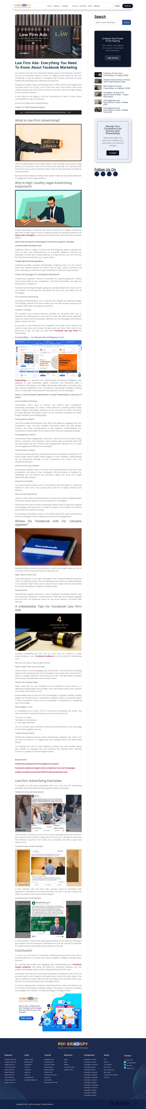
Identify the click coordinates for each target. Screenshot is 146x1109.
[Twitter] (96, 174)
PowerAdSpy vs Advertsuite (91, 1085)
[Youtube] (103, 174)
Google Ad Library (68, 1069)
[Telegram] (115, 174)
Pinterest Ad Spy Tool (10, 1080)
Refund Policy (107, 1072)
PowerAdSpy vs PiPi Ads (90, 1095)
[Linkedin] (109, 174)
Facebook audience (44, 656)
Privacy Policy (107, 1067)
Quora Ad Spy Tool (9, 1077)
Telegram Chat (130, 1068)
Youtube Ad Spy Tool (10, 1067)
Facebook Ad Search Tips (50, 1082)
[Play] (18, 112)
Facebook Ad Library (69, 1067)
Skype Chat (129, 1065)
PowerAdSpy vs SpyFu (90, 1067)
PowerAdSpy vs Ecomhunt (91, 1064)
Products (65, 6)
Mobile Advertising (49, 1069)
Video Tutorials (48, 1080)
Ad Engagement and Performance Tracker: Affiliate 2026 (115, 102)
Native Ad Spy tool (9, 1069)
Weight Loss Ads (28, 1059)
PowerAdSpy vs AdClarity (90, 1080)
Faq (105, 1059)
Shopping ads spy (48, 1067)
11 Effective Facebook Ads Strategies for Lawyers (37, 764)
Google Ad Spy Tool (9, 1064)
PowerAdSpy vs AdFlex (90, 1059)
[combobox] (108, 22)
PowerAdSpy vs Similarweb (91, 1077)
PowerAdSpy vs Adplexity (90, 1074)
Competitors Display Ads (30, 1080)
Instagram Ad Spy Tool (10, 1062)
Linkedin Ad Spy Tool (10, 1082)
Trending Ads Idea (48, 1062)
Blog (90, 6)
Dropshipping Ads (28, 1077)
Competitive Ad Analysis (50, 1074)
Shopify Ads (27, 1072)
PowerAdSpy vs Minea (89, 1069)
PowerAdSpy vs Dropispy (90, 1082)
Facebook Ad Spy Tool (10, 1059)
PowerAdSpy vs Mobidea (90, 1092)
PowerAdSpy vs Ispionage (90, 1072)
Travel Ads (27, 1067)
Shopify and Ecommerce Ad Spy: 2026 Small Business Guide (116, 81)
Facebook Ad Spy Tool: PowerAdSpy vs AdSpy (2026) (115, 74)
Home (49, 6)
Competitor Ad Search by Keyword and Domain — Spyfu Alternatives (115, 95)
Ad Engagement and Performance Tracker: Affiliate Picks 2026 (115, 110)
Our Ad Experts (108, 1064)
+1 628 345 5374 (128, 1060)
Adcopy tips (47, 1077)
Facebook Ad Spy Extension (111, 1074)
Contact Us (107, 1077)
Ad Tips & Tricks (48, 1072)
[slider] (77, 112)
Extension (83, 6)
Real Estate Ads (28, 1062)
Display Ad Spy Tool (10, 1072)
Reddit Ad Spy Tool (9, 1074)
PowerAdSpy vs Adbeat (90, 1090)
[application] (48, 112)
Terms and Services (109, 1069)
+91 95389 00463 (131, 1062)
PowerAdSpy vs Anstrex (90, 1062)
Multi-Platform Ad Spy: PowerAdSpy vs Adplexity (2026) (116, 87)
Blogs (65, 1062)
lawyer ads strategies (25, 235)
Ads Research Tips (49, 1059)
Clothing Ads (27, 1069)
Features (57, 6)
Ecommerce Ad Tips (49, 1064)
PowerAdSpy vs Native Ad (90, 1087)
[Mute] (73, 112)
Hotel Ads (26, 1074)
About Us (106, 1062)
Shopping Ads (27, 1064)
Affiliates (97, 6)
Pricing (75, 6)
